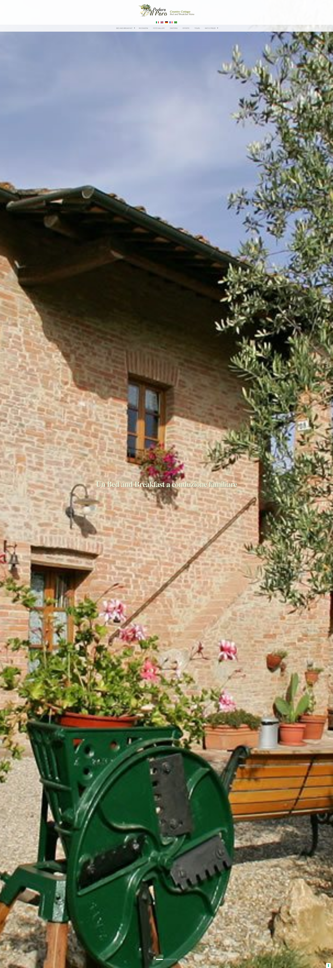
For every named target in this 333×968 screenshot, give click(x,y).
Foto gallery (159, 28)
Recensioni (143, 28)
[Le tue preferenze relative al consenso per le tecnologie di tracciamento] (328, 965)
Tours (197, 28)
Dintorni (173, 28)
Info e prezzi (210, 28)
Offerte (185, 28)
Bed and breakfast (124, 28)
